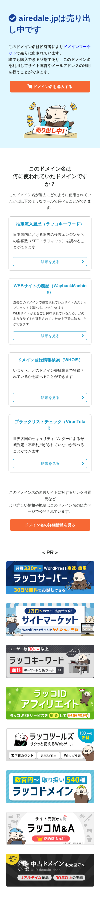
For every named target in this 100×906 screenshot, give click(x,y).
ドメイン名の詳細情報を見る (50, 525)
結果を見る (50, 262)
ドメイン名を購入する (53, 86)
